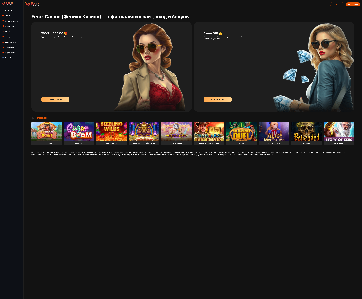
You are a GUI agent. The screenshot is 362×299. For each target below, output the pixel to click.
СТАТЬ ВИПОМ (217, 99)
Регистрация (353, 4)
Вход (337, 4)
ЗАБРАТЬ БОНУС (55, 99)
